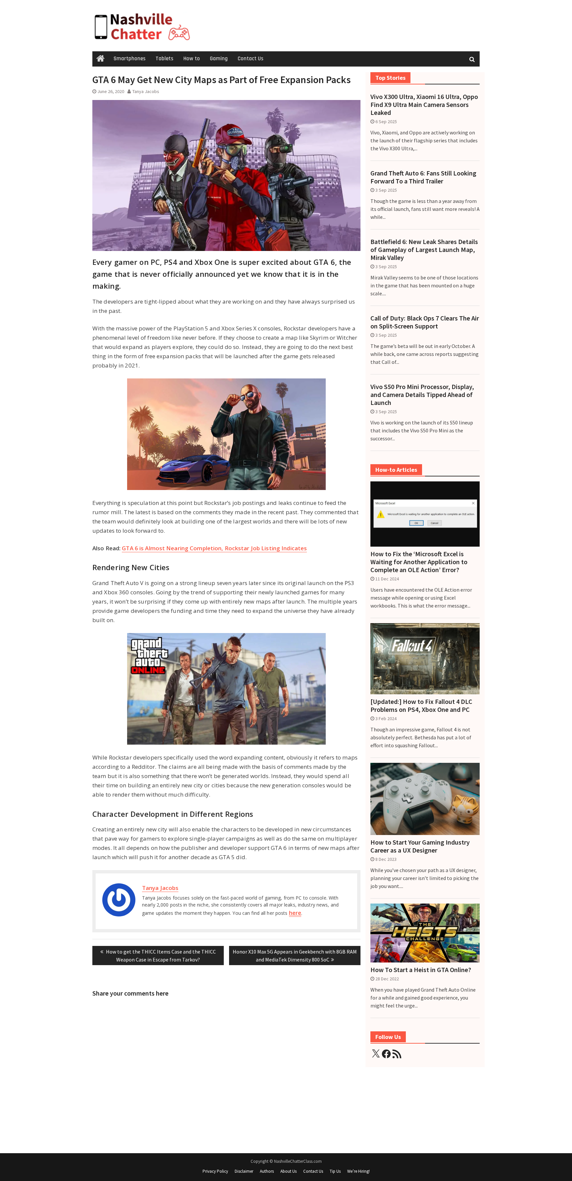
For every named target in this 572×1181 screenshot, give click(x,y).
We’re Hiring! (358, 1171)
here (295, 912)
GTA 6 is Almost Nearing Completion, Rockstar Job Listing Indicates (214, 548)
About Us (288, 1171)
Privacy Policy (215, 1171)
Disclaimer (244, 1171)
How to (191, 58)
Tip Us (335, 1171)
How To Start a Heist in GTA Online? (420, 970)
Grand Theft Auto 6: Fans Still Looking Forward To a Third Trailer (423, 177)
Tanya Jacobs (145, 91)
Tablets (164, 58)
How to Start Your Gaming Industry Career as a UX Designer (420, 846)
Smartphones (130, 58)
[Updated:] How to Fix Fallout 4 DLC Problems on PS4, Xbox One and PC (421, 706)
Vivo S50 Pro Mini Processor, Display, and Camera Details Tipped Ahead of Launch (422, 395)
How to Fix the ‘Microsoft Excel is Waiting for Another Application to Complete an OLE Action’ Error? (418, 562)
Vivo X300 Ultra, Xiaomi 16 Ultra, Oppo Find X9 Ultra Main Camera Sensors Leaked (424, 105)
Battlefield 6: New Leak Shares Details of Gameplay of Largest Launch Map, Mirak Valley (424, 250)
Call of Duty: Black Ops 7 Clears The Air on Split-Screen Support (424, 322)
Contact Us (250, 58)
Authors (267, 1171)
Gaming (219, 58)
